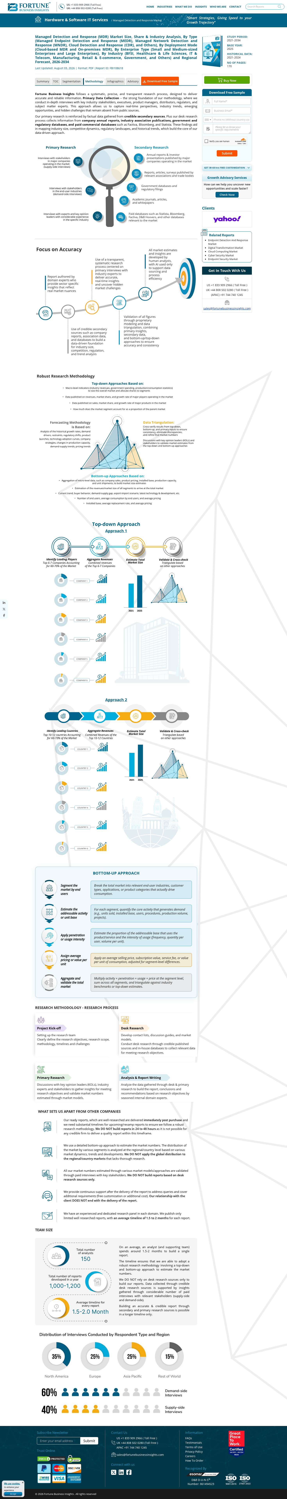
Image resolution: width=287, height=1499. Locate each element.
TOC (56, 81)
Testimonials (193, 1442)
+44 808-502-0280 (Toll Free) (86, 8)
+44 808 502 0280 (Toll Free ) (139, 1443)
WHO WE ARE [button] (218, 6)
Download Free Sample (162, 81)
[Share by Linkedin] (4, 603)
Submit (227, 153)
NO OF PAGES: (236, 62)
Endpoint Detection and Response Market (228, 242)
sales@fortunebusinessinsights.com (227, 308)
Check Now (227, 195)
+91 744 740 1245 (135, 1447)
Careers (190, 1456)
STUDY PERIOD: (237, 37)
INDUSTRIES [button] (164, 6)
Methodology (94, 81)
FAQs (188, 1438)
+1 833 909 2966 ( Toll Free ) (229, 285)
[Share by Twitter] (4, 609)
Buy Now (229, 80)
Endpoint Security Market (223, 259)
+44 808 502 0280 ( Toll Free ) (229, 290)
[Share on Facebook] (4, 615)
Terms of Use (193, 1447)
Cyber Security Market (221, 255)
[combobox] (207, 120)
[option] (227, 219)
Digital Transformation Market (225, 248)
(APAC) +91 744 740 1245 (227, 295)
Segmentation (71, 81)
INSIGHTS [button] (201, 6)
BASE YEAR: (234, 45)
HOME (151, 6)
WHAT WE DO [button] (183, 6)
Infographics (115, 81)
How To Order (194, 1460)
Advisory (133, 81)
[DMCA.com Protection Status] (52, 1458)
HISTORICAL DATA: (239, 54)
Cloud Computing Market (223, 251)
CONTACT (235, 6)
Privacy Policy (194, 1451)
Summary (43, 81)
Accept (13, 1493)
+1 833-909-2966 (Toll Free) (86, 4)
